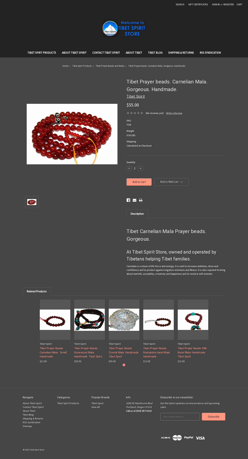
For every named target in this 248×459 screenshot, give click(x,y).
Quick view (55, 316)
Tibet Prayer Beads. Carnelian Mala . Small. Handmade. (53, 352)
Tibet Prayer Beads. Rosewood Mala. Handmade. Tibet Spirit (88, 352)
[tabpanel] (55, 331)
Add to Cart (55, 323)
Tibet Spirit (97, 403)
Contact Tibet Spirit (106, 52)
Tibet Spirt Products (41, 52)
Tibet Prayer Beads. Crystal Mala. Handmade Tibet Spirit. (124, 352)
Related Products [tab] (37, 291)
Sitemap (27, 426)
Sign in (216, 4)
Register (228, 4)
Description (137, 213)
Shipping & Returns (181, 52)
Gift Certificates (198, 4)
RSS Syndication (210, 52)
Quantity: (131, 162)
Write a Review (174, 113)
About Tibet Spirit (74, 52)
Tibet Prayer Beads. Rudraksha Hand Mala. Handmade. (156, 352)
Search (180, 4)
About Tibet (134, 52)
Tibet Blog (155, 52)
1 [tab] (124, 365)
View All (96, 407)
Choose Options (89, 323)
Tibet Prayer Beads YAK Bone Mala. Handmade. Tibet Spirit (192, 352)
